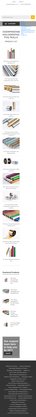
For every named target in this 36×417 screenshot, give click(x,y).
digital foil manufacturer (18, 381)
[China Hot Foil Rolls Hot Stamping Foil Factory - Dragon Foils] (11, 215)
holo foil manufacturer (10, 398)
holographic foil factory (18, 402)
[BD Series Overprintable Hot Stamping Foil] (6, 279)
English (14, 1)
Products (23, 24)
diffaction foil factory (11, 366)
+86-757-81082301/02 (25, 4)
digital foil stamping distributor (18, 410)
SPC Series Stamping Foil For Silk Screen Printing (14, 302)
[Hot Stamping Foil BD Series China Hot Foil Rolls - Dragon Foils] (11, 53)
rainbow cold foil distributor (12, 376)
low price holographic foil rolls (18, 406)
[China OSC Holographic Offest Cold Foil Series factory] (11, 161)
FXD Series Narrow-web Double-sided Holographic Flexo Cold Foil (11, 133)
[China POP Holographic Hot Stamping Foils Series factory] (11, 143)
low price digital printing (10, 389)
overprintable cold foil (24, 385)
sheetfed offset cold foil (25, 398)
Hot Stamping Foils (26, 26)
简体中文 (21, 1)
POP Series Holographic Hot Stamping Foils (11, 152)
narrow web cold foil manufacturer (18, 391)
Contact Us (24, 35)
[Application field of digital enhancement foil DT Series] (11, 251)
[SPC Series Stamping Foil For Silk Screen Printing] (6, 301)
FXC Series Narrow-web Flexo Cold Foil (11, 97)
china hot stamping (25, 366)
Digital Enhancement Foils (28, 30)
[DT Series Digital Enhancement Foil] (6, 324)
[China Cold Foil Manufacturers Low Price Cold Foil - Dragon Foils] (11, 88)
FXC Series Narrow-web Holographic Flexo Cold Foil (11, 79)
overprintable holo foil (10, 396)
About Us (23, 23)
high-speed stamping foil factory (18, 368)
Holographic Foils (25, 29)
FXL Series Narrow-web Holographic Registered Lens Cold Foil (11, 206)
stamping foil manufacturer (14, 370)
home (22, 21)
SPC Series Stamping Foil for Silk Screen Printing (11, 187)
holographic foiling (27, 376)
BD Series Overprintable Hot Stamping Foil (14, 281)
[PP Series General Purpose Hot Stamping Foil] (6, 312)
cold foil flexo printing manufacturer (18, 383)
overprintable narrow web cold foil (18, 393)
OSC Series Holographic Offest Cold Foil (11, 170)
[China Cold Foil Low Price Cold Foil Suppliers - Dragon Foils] (11, 233)
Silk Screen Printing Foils (27, 32)
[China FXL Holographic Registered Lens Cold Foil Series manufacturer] (11, 196)
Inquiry (8, 353)
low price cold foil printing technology (18, 413)
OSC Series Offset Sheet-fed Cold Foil (11, 115)
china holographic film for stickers (18, 387)
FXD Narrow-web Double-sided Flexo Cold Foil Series (11, 242)
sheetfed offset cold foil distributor (18, 408)
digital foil (26, 370)
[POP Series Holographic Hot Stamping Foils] (6, 291)
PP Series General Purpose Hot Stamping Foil (11, 224)
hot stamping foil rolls (25, 389)
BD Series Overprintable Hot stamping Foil (11, 62)
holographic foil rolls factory (18, 379)
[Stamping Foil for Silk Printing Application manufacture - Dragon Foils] (11, 178)
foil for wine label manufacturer (18, 372)
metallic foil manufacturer (25, 396)
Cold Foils (23, 27)
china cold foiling (11, 385)
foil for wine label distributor (18, 400)
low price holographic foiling (18, 404)
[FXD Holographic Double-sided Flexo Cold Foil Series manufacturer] (11, 124)
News (22, 33)
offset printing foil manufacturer (18, 374)
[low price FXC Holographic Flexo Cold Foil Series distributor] (11, 70)
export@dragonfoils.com (12, 4)
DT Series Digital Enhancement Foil (11, 260)
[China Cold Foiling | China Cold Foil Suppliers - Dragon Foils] (11, 106)
